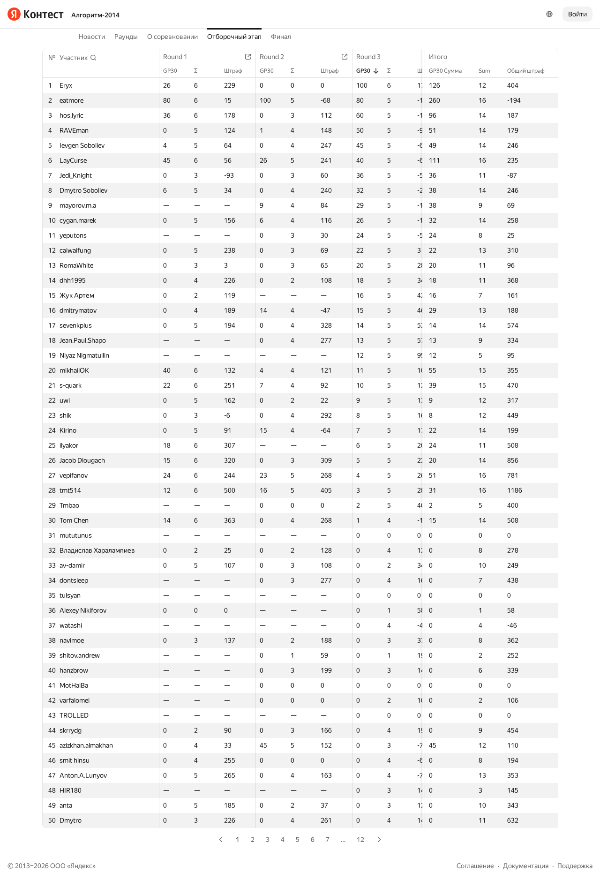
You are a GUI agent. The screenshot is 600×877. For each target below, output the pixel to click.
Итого (438, 56)
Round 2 (272, 56)
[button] (78, 57)
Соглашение (475, 866)
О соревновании (172, 36)
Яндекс (81, 866)
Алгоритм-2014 (95, 15)
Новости (92, 36)
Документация (525, 866)
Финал (281, 36)
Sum (484, 70)
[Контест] (36, 14)
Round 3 (368, 56)
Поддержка (574, 866)
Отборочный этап (234, 36)
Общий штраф (526, 70)
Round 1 (175, 56)
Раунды (126, 36)
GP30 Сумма (445, 70)
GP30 (170, 70)
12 (360, 839)
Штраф (233, 70)
